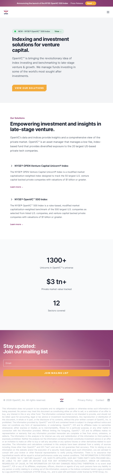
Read (90, 3)
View (58, 31)
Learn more (16, 187)
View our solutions (29, 88)
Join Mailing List (56, 373)
